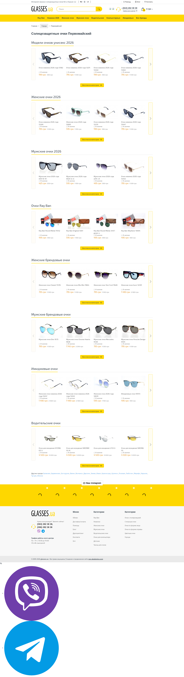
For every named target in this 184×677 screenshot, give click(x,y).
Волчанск (79, 473)
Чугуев (33, 476)
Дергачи (87, 473)
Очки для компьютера (102, 537)
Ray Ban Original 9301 (74, 231)
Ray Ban (96, 518)
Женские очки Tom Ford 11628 (105, 285)
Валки (72, 473)
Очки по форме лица (132, 525)
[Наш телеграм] (31, 648)
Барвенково (55, 473)
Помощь (128, 2)
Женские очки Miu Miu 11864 (77, 285)
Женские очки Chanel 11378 (50, 285)
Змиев (93, 473)
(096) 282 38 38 (44, 527)
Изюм (98, 473)
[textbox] (79, 9)
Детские (97, 541)
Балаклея (46, 473)
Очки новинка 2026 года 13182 (51, 68)
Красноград (106, 473)
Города (127, 537)
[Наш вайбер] (31, 593)
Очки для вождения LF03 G (104, 448)
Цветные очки (130, 533)
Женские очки (99, 525)
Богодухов (65, 473)
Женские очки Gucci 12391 (131, 285)
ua (88, 2)
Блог (138, 2)
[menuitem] (41, 18)
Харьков (144, 473)
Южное (40, 476)
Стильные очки (130, 522)
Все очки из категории (90, 85)
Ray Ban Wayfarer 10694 (130, 231)
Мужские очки (99, 529)
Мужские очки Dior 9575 (48, 339)
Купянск (115, 473)
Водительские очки (101, 533)
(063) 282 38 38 (44, 524)
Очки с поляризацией (133, 518)
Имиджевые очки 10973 (130, 394)
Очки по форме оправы (133, 529)
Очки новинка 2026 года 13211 (78, 68)
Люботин (129, 473)
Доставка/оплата (79, 522)
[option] (51, 62)
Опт (74, 541)
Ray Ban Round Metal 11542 (49, 231)
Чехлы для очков (100, 545)
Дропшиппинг (78, 533)
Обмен (75, 518)
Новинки (97, 522)
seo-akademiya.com (95, 559)
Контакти (76, 537)
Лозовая (122, 473)
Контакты (149, 2)
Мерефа (137, 473)
